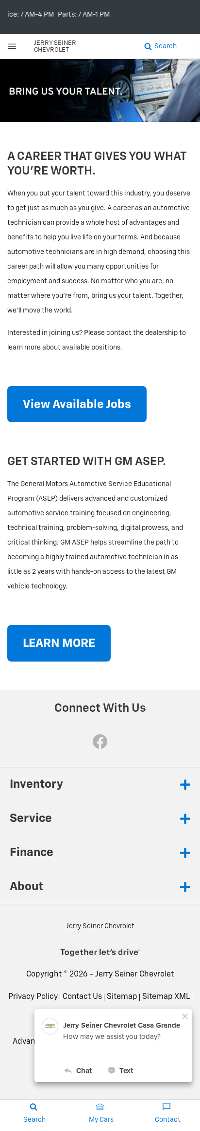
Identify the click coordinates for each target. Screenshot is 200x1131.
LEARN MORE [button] (59, 643)
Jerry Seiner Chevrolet (134, 974)
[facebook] (100, 741)
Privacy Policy (33, 997)
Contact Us (82, 997)
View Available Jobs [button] (77, 404)
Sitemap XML (166, 997)
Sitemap (122, 997)
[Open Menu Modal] (12, 46)
